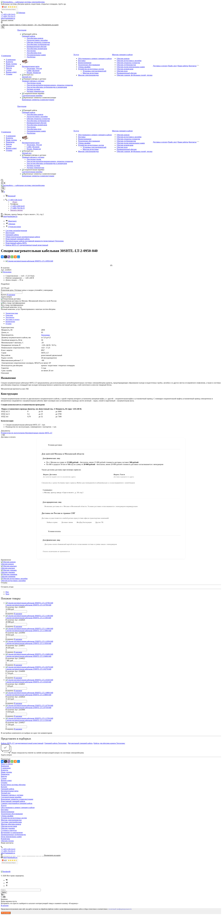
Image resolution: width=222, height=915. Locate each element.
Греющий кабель (28, 36)
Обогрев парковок (8, 576)
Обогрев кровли (123, 58)
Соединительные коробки (32, 95)
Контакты (192, 66)
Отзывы (9, 74)
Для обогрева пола (34, 53)
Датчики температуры (35, 91)
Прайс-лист (172, 66)
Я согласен (6, 913)
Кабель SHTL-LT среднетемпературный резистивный (22, 743)
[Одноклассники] (15, 256)
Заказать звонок (16, 210)
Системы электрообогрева (11, 822)
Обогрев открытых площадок (38, 42)
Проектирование (84, 63)
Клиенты (9, 62)
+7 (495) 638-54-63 (8, 14)
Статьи (8, 70)
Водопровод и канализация (12, 832)
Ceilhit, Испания (33, 71)
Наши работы (182, 66)
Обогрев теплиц (7, 841)
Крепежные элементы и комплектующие (38, 100)
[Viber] (8, 256)
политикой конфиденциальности (120, 909)
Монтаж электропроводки (88, 75)
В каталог (5, 905)
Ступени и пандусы (9, 830)
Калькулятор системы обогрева (13, 785)
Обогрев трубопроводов (126, 65)
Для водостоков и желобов (37, 40)
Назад (15, 202)
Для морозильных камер (36, 55)
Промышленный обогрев (36, 46)
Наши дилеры (11, 64)
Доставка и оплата (160, 66)
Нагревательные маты (30, 66)
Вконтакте (12, 221)
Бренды (9, 68)
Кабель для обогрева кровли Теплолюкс (109, 743)
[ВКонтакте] (2, 256)
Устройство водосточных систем (91, 69)
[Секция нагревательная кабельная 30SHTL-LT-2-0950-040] (29, 261)
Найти (4, 892)
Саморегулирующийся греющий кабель (16, 803)
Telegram (11, 224)
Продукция (21, 30)
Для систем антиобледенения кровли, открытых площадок (50, 85)
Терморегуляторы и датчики (33, 81)
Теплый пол (26, 77)
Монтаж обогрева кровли (11, 824)
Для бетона (31, 57)
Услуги (76, 55)
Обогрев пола (122, 71)
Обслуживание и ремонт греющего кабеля (95, 58)
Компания (5, 766)
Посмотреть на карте (50, 25)
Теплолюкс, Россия (34, 68)
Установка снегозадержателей (94, 71)
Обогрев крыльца (8, 568)
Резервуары (5, 839)
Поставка (81, 61)
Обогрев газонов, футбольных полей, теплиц (134, 75)
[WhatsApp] (12, 256)
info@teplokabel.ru (8, 18)
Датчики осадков (33, 89)
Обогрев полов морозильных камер (131, 67)
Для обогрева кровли (35, 38)
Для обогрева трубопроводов (38, 44)
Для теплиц (31, 51)
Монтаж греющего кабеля (122, 55)
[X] (5, 256)
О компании (6, 56)
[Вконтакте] (7, 880)
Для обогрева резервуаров (37, 49)
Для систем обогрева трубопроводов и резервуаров (47, 87)
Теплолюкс (45, 335)
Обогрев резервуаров (125, 69)
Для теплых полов (34, 83)
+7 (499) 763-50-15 (8, 16)
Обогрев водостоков (9, 826)
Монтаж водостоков (91, 73)
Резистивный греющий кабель (13, 801)
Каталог (4, 787)
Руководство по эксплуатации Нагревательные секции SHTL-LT (26, 433)
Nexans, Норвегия (34, 73)
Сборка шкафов (84, 67)
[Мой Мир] (18, 256)
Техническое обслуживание (89, 65)
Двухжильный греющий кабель (80, 743)
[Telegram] (7, 883)
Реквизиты (10, 66)
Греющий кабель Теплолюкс (55, 743)
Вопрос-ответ (11, 72)
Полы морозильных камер (11, 837)
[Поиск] (3, 27)
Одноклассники (14, 227)
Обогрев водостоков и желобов (129, 61)
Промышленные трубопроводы (13, 835)
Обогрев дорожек (8, 572)
